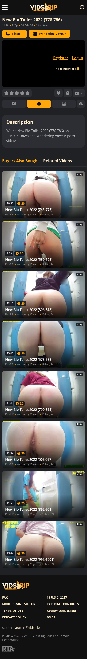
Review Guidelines (61, 611)
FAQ (5, 597)
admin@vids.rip (27, 627)
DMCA (51, 617)
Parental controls (63, 604)
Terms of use (12, 611)
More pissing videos (18, 604)
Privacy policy (14, 617)
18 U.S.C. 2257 (57, 597)
